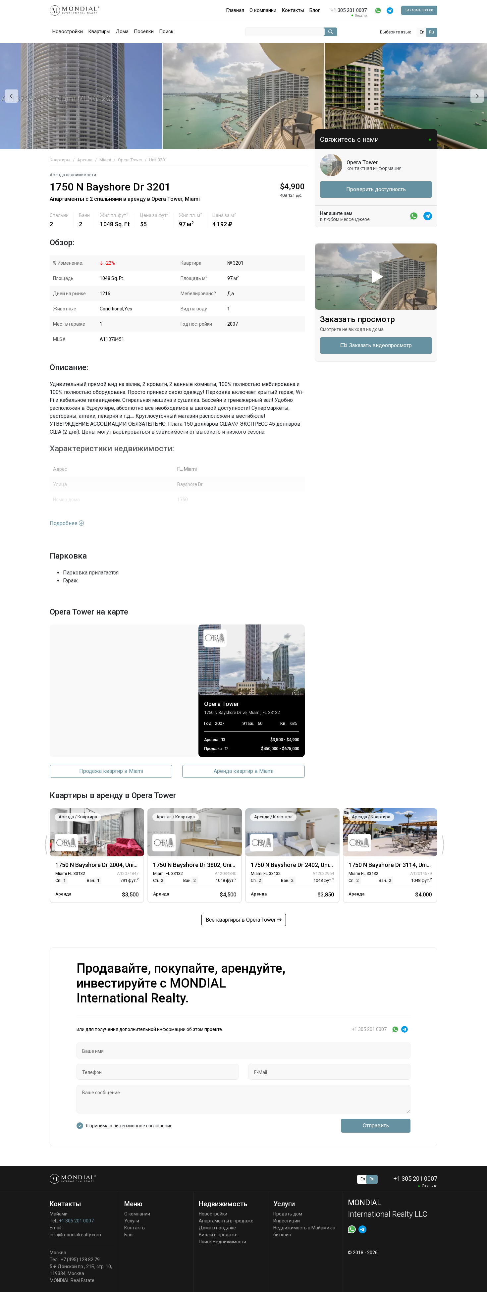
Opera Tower (130, 159)
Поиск (166, 31)
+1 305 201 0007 (76, 1220)
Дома (122, 31)
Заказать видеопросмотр (380, 345)
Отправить (376, 1125)
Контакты (293, 10)
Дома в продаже (217, 1227)
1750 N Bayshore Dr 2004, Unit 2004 (102, 864)
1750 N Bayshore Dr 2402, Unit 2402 (298, 864)
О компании (262, 10)
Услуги (131, 1220)
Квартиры (99, 31)
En (422, 32)
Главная (235, 10)
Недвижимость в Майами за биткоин (304, 1231)
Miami (105, 159)
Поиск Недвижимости (222, 1241)
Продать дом (287, 1213)
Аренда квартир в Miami (243, 771)
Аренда (84, 159)
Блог (314, 10)
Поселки (144, 31)
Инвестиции (286, 1220)
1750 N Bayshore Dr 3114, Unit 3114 (396, 864)
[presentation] (11, 96)
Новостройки (67, 31)
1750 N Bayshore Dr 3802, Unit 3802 (200, 864)
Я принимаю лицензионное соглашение (129, 1125)
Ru (431, 32)
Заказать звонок (419, 10)
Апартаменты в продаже (226, 1220)
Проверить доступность (376, 189)
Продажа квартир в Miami (111, 771)
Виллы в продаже (218, 1234)
